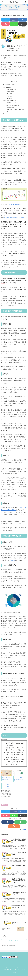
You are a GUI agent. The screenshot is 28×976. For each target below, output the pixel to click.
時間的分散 (9, 98)
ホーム (7, 967)
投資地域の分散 (11, 91)
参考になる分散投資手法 (13, 105)
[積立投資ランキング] (13, 958)
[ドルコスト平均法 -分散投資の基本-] (18, 773)
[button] (22, 24)
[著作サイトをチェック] (7, 822)
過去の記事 (12, 560)
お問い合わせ (7, 969)
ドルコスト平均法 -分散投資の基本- (18, 779)
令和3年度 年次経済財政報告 (14, 204)
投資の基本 (5, 804)
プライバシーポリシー (20, 969)
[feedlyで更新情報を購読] (20, 822)
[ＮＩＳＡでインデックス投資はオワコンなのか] (7, 790)
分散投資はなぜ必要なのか (11, 84)
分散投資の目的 (8, 87)
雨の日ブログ (14, 2)
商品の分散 (9, 96)
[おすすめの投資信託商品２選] (6, 773)
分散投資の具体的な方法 (10, 89)
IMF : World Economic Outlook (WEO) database (14, 217)
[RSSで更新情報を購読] (14, 826)
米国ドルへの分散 (11, 102)
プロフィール (20, 967)
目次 (12, 81)
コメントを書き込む (14, 940)
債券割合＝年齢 (11, 107)
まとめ (6, 113)
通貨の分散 (9, 93)
